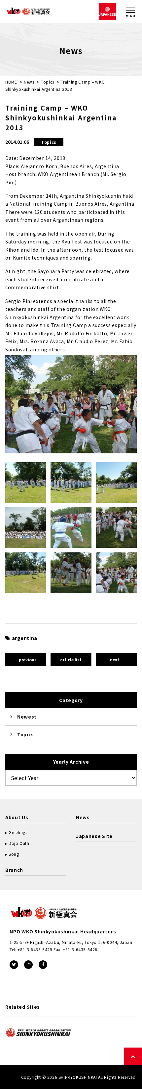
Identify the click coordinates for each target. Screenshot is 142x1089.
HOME (11, 82)
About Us (16, 817)
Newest (27, 716)
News (29, 82)
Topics (47, 82)
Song (14, 854)
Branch (14, 870)
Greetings (18, 832)
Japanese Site (94, 836)
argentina (24, 638)
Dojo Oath (19, 843)
